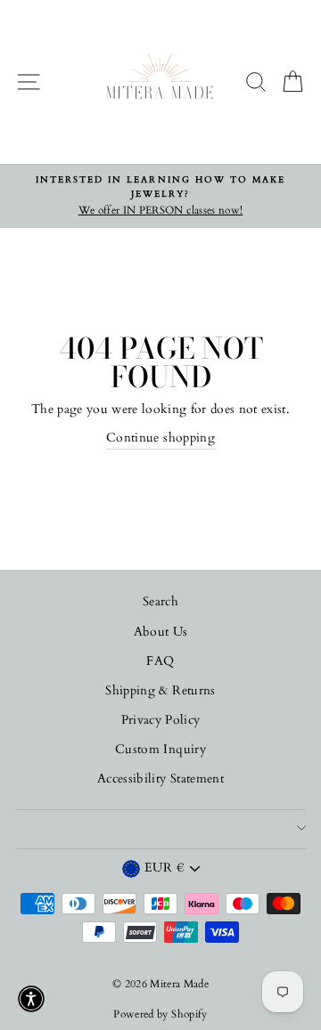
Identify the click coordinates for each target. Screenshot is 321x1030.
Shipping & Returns (160, 691)
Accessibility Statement (160, 779)
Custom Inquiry (160, 750)
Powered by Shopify (160, 1014)
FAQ (160, 661)
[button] (31, 998)
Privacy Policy (161, 720)
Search (160, 602)
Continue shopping (160, 438)
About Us (161, 632)
